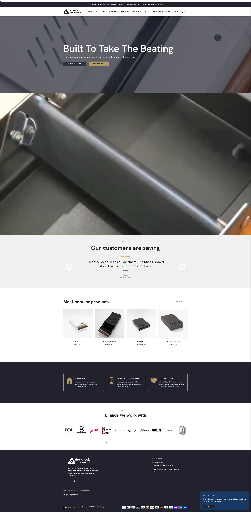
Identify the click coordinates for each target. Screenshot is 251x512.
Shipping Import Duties (71, 495)
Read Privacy (218, 501)
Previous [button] (68, 267)
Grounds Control (110, 341)
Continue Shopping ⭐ (155, 4)
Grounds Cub (141, 341)
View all (180, 302)
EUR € (169, 11)
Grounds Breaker (173, 341)
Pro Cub (78, 341)
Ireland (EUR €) (72, 507)
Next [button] (182, 267)
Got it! (208, 506)
